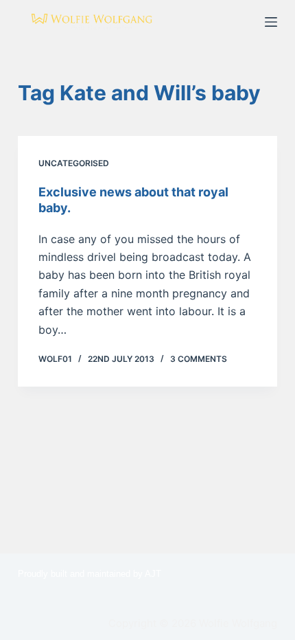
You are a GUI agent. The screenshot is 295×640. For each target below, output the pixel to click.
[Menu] (271, 22)
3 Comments (198, 359)
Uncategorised (73, 163)
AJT (153, 574)
